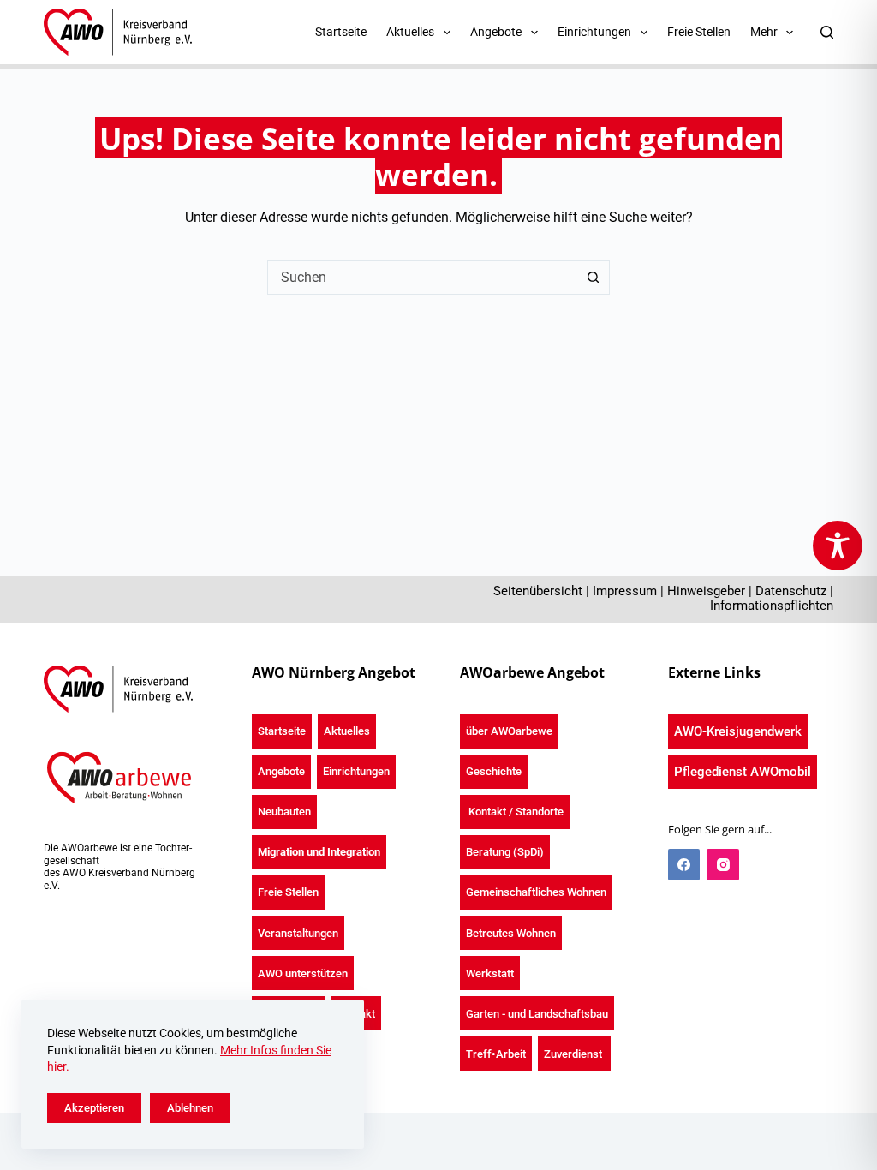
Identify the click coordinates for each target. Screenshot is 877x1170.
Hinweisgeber (706, 591)
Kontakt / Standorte (515, 811)
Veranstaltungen (298, 933)
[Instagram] (723, 865)
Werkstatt (490, 973)
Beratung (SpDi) (505, 851)
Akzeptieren (94, 1107)
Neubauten (284, 811)
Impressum (625, 591)
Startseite (341, 32)
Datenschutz (790, 591)
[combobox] (422, 277)
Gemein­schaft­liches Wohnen (536, 892)
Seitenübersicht (537, 591)
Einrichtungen (356, 771)
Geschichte (494, 771)
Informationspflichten (771, 606)
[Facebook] (684, 865)
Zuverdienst (574, 1054)
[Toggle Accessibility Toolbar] (837, 545)
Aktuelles (347, 731)
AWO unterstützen (303, 973)
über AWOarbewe (509, 731)
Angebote (281, 771)
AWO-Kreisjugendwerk (738, 731)
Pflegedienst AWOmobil (742, 771)
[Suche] (826, 32)
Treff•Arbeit (496, 1054)
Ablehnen (190, 1107)
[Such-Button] (592, 277)
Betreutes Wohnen (511, 933)
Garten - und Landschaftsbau (537, 1013)
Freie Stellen (699, 32)
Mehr (764, 32)
